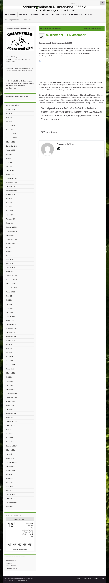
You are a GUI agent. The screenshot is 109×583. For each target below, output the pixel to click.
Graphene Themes (21, 580)
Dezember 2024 (11, 178)
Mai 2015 (9, 454)
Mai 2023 (9, 255)
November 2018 (11, 393)
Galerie (88, 14)
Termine (44, 14)
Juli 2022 (9, 296)
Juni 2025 (9, 158)
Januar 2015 (10, 458)
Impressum (87, 578)
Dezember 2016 (11, 421)
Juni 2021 (9, 349)
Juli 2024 (9, 199)
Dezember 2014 (11, 462)
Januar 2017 (10, 417)
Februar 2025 (10, 170)
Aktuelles (34, 14)
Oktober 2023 (11, 235)
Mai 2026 (9, 122)
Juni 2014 (9, 478)
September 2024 (11, 190)
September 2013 (11, 503)
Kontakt (78, 578)
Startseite (23, 14)
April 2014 (9, 486)
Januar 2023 (10, 272)
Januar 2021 (10, 369)
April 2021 (9, 357)
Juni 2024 (9, 203)
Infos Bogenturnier (11, 20)
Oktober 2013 (11, 498)
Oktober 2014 (11, 466)
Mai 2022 (9, 304)
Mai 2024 (9, 207)
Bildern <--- (10, 59)
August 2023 (10, 243)
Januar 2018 (10, 405)
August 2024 (10, 195)
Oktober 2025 (11, 142)
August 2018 (10, 401)
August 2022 (10, 292)
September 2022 (11, 288)
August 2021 (10, 340)
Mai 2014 (9, 482)
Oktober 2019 (11, 389)
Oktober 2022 (11, 284)
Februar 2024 (10, 219)
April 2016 (9, 438)
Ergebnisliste (26, 68)
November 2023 (11, 231)
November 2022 (11, 280)
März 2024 (9, 215)
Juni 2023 (9, 251)
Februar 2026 (10, 126)
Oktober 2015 (11, 450)
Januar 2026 (10, 130)
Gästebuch (27, 20)
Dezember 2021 (11, 324)
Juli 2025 (9, 154)
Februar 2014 (10, 494)
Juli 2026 (9, 113)
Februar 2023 (10, 267)
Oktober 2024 (11, 186)
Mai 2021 (9, 353)
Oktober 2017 (11, 409)
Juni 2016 (9, 430)
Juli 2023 (9, 247)
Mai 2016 (9, 434)
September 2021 (11, 336)
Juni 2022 (9, 300)
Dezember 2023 (11, 227)
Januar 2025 (10, 174)
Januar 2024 (10, 223)
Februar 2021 (10, 365)
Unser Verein (9, 14)
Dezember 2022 (11, 276)
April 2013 (9, 507)
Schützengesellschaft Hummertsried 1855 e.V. (54, 7)
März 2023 (9, 263)
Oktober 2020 (11, 373)
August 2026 (10, 109)
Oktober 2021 (11, 332)
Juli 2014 (9, 474)
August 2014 (10, 470)
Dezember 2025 (11, 134)
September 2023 (11, 239)
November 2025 (11, 138)
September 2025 (11, 146)
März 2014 (9, 490)
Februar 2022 (10, 316)
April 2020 (9, 381)
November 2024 (11, 182)
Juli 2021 (9, 344)
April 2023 (9, 259)
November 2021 (11, 328)
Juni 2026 (9, 117)
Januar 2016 (10, 442)
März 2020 (9, 385)
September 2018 (11, 397)
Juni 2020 (9, 377)
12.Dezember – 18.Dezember (91, 28)
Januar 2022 (10, 320)
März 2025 (9, 166)
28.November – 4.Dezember (52, 28)
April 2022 (9, 308)
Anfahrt (96, 578)
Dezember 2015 (11, 446)
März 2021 (9, 361)
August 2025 (10, 150)
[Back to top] (104, 578)
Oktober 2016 (11, 426)
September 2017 (11, 413)
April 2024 (9, 211)
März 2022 (9, 312)
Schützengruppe (75, 14)
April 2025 (9, 162)
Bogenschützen (58, 14)
